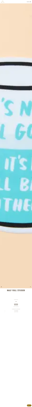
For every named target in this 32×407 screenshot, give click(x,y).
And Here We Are (16, 299)
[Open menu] (30, 1)
